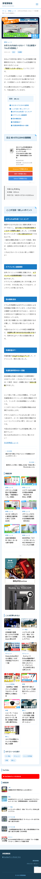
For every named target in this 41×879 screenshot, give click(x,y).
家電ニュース (12, 11)
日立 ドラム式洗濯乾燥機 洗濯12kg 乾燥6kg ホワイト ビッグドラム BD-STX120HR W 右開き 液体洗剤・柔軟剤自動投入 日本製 (24, 152)
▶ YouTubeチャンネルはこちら (11, 857)
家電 (6, 760)
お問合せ (36, 869)
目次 (10, 99)
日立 (13, 52)
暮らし (13, 760)
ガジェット (17, 756)
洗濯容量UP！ (17, 122)
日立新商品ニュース (11, 442)
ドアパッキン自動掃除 (20, 115)
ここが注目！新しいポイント (20, 109)
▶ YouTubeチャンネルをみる (12, 776)
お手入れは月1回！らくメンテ (22, 112)
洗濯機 (20, 52)
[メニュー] (37, 4)
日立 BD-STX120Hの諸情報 (20, 105)
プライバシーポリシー (33, 863)
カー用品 (7, 756)
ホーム (4, 11)
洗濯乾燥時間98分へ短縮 (20, 125)
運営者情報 (36, 860)
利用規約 (36, 866)
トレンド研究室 (27, 756)
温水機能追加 (17, 118)
